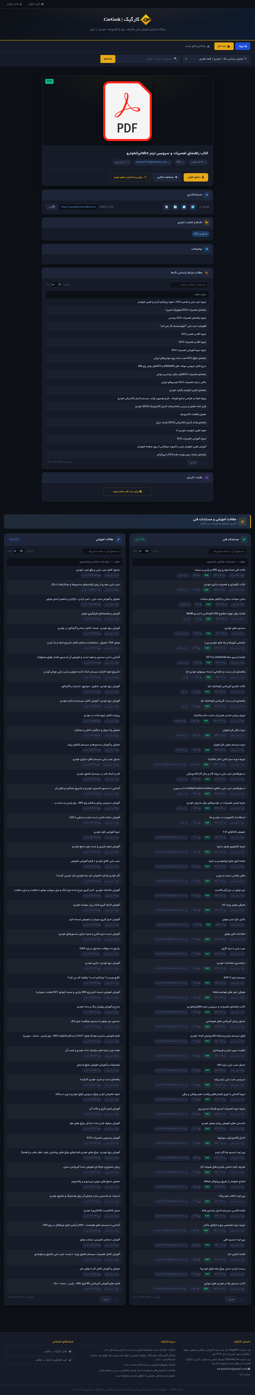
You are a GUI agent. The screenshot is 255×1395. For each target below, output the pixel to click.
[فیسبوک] (166, 207)
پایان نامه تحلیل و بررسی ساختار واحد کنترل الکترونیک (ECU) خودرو (170, 406)
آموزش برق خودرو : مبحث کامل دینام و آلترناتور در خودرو (89, 628)
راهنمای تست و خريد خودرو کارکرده (100, 1080)
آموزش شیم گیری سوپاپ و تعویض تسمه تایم (94, 920)
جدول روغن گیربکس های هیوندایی (225, 1021)
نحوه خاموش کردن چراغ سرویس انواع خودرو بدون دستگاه (87, 1094)
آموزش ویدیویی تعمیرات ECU (103, 1138)
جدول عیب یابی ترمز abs (231, 1065)
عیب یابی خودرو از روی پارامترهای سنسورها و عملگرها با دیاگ (85, 585)
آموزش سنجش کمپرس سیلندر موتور (100, 1240)
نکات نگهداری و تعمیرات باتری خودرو (224, 585)
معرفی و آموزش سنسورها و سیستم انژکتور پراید (93, 745)
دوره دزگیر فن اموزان (234, 730)
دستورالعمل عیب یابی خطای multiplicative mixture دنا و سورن (209, 788)
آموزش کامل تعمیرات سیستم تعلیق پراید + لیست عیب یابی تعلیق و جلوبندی (77, 1254)
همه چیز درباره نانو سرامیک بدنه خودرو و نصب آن (92, 1050)
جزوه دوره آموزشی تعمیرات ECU (189, 350)
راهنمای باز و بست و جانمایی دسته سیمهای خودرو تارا (215, 672)
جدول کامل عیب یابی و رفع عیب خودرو (98, 570)
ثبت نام (222, 46)
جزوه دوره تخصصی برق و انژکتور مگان (224, 1225)
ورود (241, 46)
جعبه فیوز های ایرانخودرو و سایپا (227, 861)
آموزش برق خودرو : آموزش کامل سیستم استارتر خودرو (90, 701)
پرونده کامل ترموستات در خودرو (102, 716)
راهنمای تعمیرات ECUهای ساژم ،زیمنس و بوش (181, 374)
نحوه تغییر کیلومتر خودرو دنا (191, 431)
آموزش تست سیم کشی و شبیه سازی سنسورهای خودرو (89, 934)
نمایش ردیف (58, 284)
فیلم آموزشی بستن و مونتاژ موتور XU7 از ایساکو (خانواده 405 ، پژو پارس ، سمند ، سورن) (71, 1036)
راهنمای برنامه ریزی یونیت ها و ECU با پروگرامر (181, 455)
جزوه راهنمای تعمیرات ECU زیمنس (187, 318)
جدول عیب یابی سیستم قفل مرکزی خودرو (96, 759)
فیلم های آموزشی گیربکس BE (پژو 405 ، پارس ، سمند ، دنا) (87, 1284)
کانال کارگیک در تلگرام (55, 1352)
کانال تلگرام (13, 4)
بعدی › (192, 462)
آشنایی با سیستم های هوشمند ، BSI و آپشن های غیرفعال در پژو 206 (81, 1225)
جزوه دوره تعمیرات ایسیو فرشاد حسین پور (221, 1109)
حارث (182, 823)
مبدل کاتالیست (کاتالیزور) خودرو (102, 1211)
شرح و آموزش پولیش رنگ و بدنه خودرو (98, 1007)
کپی (50, 207)
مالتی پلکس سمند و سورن (230, 876)
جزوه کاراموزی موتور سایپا (231, 847)
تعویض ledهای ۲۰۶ (234, 832)
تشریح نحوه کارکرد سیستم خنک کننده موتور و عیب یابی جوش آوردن (82, 672)
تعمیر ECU (199, 234)
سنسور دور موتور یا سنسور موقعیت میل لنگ (95, 1021)
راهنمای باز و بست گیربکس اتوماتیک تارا (223, 701)
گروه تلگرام (34, 4)
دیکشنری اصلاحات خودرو (231, 963)
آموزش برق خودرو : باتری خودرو (102, 963)
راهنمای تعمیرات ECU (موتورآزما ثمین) (186, 310)
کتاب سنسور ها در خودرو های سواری (224, 1284)
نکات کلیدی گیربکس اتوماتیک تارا (226, 686)
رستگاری (181, 575)
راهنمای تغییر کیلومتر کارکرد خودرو (188, 390)
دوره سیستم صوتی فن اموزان (229, 745)
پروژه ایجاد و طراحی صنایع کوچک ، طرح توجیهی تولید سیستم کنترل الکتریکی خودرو (162, 399)
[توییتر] (184, 207)
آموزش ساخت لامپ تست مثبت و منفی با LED (94, 818)
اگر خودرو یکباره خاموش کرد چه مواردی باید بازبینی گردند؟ (88, 876)
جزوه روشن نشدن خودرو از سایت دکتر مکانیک (219, 716)
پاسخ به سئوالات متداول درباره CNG (99, 949)
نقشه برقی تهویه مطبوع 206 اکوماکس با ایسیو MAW (215, 614)
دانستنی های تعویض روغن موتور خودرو (223, 1123)
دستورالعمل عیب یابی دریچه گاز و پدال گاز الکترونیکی (215, 774)
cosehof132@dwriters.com (151, 162)
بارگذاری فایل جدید (195, 46)
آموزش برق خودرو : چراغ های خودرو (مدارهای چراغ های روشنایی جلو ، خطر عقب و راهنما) (70, 1152)
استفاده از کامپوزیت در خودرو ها (227, 818)
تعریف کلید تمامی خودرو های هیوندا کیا (222, 1167)
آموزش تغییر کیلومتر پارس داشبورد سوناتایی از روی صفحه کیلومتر (171, 447)
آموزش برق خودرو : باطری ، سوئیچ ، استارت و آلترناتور (90, 686)
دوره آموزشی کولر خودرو (107, 832)
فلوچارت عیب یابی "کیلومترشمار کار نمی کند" (183, 326)
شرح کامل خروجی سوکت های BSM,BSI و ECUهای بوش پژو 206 (172, 366)
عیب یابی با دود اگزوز (233, 949)
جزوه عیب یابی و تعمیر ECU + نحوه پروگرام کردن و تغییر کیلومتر (172, 302)
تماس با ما (245, 1374)
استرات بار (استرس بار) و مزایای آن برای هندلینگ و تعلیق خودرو (85, 1196)
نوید (185, 619)
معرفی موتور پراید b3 (233, 905)
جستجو (108, 59)
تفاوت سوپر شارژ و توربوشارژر (229, 1050)
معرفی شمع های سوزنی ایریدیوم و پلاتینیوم (95, 1182)
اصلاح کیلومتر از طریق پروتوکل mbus (224, 1182)
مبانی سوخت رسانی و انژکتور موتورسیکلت (222, 599)
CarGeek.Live (232, 1360)
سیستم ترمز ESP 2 (234, 978)
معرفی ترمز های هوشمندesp (229, 992)
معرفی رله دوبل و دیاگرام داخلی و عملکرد (97, 730)
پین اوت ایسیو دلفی (234, 1240)
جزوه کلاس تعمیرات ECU (192, 342)
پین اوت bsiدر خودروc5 (232, 1196)
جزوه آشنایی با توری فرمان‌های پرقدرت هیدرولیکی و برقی (213, 1094)
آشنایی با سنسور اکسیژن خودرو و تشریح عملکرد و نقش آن (87, 788)
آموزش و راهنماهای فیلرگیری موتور (100, 614)
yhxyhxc (179, 721)
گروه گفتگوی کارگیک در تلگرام (51, 1360)
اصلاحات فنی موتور (234, 934)
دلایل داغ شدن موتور (233, 920)
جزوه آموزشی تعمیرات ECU (191, 439)
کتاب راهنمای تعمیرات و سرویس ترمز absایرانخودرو (216, 1007)
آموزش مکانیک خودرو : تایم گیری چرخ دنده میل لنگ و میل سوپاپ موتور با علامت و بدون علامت (67, 890)
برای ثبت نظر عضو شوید (126, 492)
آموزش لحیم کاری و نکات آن (104, 1109)
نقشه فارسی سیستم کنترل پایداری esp (223, 1211)
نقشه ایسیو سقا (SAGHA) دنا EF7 (225, 657)
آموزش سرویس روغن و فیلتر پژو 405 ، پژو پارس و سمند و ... (86, 803)
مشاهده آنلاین (165, 177)
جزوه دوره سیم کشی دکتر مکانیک (226, 759)
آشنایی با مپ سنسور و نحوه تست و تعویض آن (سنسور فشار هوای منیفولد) (78, 657)
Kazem (181, 590)
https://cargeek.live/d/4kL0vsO (78, 207)
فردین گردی (180, 633)
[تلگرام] (192, 207)
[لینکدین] (175, 207)
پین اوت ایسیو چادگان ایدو (230, 1152)
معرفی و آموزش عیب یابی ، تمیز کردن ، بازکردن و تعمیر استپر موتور (83, 599)
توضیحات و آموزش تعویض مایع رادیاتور (98, 1065)
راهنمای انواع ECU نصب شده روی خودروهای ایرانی (180, 358)
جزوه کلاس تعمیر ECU (194, 334)
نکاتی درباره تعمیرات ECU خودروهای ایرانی (183, 382)
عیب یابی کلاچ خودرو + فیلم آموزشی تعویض (95, 861)
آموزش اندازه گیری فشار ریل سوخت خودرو (96, 905)
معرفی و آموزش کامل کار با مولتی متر (100, 1269)
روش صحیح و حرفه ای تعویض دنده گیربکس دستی (91, 1167)
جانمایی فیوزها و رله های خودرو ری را (225, 643)
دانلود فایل (194, 177)
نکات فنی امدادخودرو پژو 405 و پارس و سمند (220, 570)
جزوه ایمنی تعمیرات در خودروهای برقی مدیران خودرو (216, 803)
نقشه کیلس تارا (236, 1254)
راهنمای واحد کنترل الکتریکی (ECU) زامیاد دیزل (181, 423)
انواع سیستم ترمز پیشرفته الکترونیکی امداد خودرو (217, 1036)
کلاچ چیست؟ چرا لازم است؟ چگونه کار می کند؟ (93, 978)
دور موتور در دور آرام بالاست (230, 890)
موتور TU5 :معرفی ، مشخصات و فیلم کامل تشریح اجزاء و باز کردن (83, 643)
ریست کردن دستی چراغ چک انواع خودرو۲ (222, 1269)
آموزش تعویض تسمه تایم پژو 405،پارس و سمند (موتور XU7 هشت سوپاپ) (78, 992)
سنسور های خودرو (235, 628)
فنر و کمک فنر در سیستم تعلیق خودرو (98, 774)
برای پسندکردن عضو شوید (128, 177)
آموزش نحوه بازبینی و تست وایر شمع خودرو (96, 847)
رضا (184, 677)
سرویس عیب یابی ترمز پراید (229, 1080)
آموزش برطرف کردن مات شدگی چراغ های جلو (95, 1123)
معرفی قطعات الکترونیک (193, 414)
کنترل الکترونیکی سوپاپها (231, 1138)
